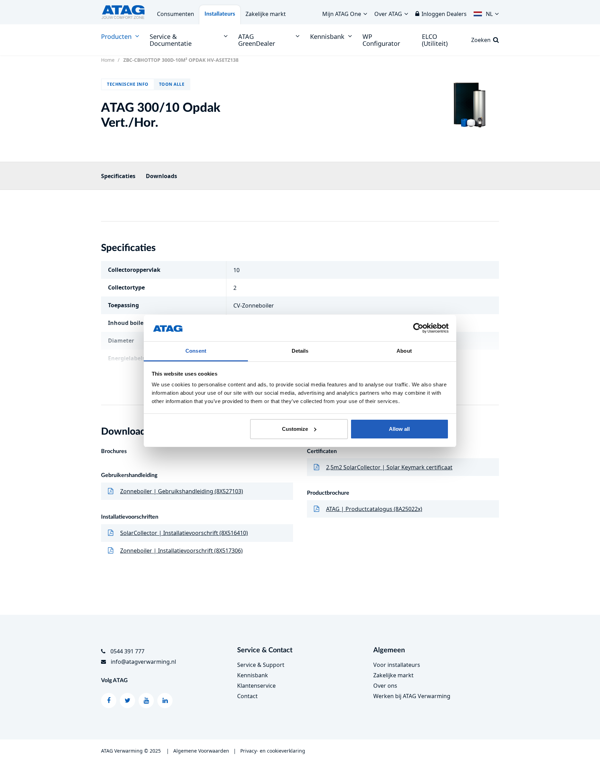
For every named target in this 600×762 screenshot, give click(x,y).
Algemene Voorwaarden (201, 750)
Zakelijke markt (265, 14)
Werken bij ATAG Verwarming (411, 696)
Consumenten (175, 14)
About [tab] (404, 351)
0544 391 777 (127, 651)
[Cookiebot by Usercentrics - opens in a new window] (418, 328)
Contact (247, 696)
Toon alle (172, 84)
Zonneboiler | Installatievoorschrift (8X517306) (181, 550)
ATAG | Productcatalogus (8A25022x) (374, 509)
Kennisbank (252, 675)
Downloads (161, 176)
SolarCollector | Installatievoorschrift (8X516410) (184, 533)
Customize (295, 429)
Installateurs (220, 14)
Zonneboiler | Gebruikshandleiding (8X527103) (181, 491)
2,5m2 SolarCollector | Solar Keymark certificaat (389, 467)
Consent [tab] (195, 351)
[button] (486, 12)
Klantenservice (256, 685)
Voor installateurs (396, 665)
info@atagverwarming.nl (143, 661)
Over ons (385, 685)
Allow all (399, 429)
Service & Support (260, 665)
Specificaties (118, 176)
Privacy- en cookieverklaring (272, 750)
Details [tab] (300, 351)
